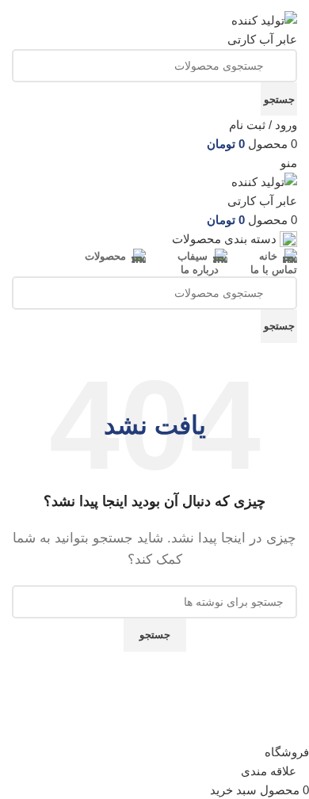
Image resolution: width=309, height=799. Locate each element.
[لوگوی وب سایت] (253, 29)
